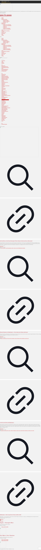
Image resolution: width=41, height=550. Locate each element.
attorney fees (4, 74)
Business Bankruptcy (5, 66)
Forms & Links (4, 32)
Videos (3, 35)
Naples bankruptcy (5, 109)
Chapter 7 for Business (6, 28)
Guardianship (4, 101)
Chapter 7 (3, 84)
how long (3, 104)
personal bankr (4, 110)
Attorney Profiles (4, 19)
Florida (3, 96)
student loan (3, 116)
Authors (3, 62)
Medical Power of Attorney (6, 107)
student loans (4, 118)
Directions (3, 33)
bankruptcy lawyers (5, 79)
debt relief (3, 91)
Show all (3, 63)
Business (3, 81)
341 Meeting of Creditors (6, 30)
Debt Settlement (4, 92)
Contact (3, 31)
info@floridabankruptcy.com (6, 2)
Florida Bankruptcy (5, 97)
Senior (3, 114)
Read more (1, 246)
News (2, 68)
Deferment (3, 93)
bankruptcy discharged (5, 77)
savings (3, 113)
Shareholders (4, 115)
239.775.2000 (6, 15)
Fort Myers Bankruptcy (5, 99)
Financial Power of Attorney (6, 95)
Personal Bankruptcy (5, 69)
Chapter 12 (5, 26)
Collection (3, 86)
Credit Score (4, 89)
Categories (3, 60)
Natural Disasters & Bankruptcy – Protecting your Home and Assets (14, 332)
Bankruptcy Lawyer (5, 78)
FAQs (2, 50)
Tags (2, 61)
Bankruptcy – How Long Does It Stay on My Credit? (10, 514)
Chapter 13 (5, 27)
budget (3, 80)
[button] (20, 36)
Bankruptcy (3, 23)
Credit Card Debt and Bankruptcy (7, 422)
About (3, 18)
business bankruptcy (5, 82)
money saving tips (4, 108)
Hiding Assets (4, 102)
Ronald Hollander (4, 124)
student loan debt (4, 117)
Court (2, 87)
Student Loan (4, 22)
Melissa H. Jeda (5, 42)
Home (2, 17)
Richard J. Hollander (6, 41)
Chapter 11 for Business (7, 49)
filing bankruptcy (4, 94)
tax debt (3, 119)
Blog (2, 34)
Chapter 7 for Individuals (7, 24)
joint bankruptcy (4, 106)
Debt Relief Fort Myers (5, 67)
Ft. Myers (3, 100)
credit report (4, 88)
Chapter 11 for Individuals (7, 25)
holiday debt (4, 103)
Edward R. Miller (5, 20)
